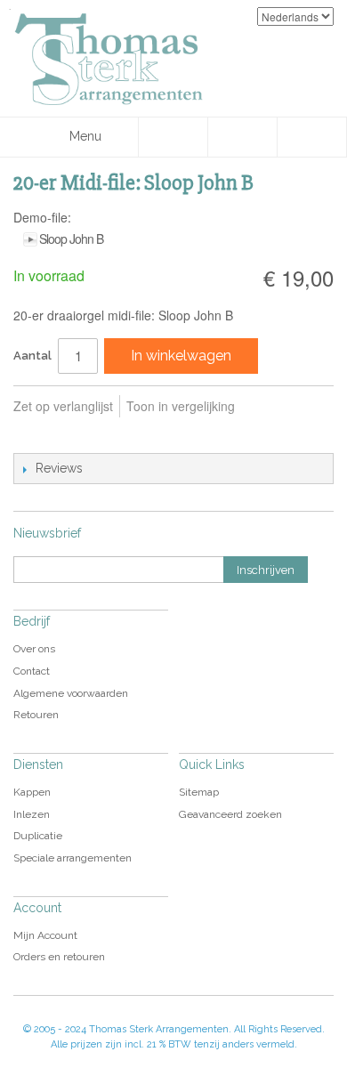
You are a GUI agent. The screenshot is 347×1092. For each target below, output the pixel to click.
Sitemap (199, 792)
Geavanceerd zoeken (230, 814)
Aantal (32, 355)
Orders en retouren (59, 956)
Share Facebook (66, 435)
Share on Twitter (102, 435)
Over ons (34, 649)
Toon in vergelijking (180, 406)
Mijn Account (45, 935)
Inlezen (31, 814)
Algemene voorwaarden (70, 693)
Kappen (32, 792)
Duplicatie (37, 835)
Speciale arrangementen (72, 858)
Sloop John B (71, 238)
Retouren (36, 714)
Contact (31, 671)
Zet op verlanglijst (63, 406)
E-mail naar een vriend (31, 435)
